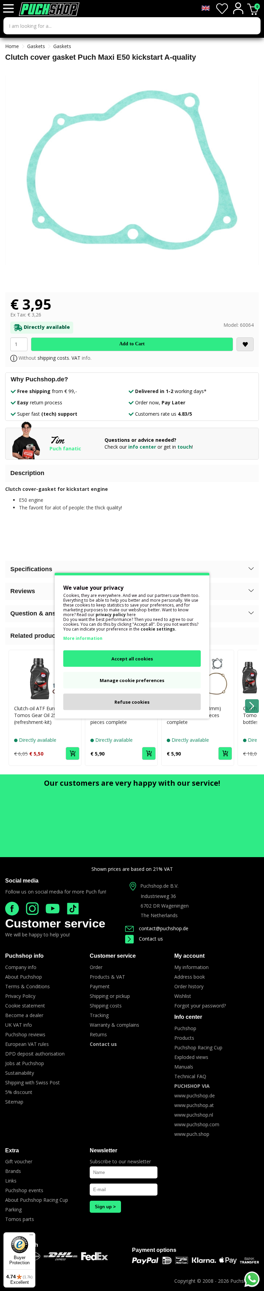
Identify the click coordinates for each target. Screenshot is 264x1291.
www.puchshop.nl (193, 1114)
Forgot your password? (200, 1005)
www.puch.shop (191, 1134)
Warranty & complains (114, 1025)
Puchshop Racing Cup (198, 1047)
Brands (13, 1171)
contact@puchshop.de (163, 928)
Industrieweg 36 (158, 896)
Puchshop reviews (25, 1034)
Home (12, 46)
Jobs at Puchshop (24, 1063)
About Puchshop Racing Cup (36, 1200)
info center (142, 446)
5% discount (18, 1092)
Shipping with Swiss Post (32, 1082)
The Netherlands (159, 915)
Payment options (154, 1250)
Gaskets (36, 46)
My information (191, 967)
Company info (20, 967)
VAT (76, 358)
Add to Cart (132, 343)
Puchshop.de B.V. (159, 886)
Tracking (99, 1015)
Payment (100, 986)
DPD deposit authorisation (35, 1053)
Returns (98, 1034)
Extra (12, 1150)
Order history (189, 986)
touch (184, 446)
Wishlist (182, 996)
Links (10, 1180)
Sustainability (19, 1073)
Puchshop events (24, 1190)
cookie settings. (158, 629)
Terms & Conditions (27, 986)
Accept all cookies (132, 658)
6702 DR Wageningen (165, 905)
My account (189, 956)
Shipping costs (106, 1005)
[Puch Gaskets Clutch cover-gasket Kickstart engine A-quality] (132, 170)
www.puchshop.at (194, 1105)
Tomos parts (19, 1219)
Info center (188, 1017)
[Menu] (31, 1236)
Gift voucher (18, 1161)
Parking (13, 1209)
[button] (132, 569)
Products (184, 1038)
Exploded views (191, 1057)
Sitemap (14, 1101)
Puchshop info (24, 956)
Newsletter (103, 1150)
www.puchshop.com (196, 1124)
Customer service (55, 923)
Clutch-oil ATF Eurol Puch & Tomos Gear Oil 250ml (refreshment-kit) (44, 715)
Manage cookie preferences (132, 680)
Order (96, 967)
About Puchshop (23, 976)
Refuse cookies (132, 702)
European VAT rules (27, 1044)
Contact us (151, 938)
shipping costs (53, 358)
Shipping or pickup (110, 996)
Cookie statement (25, 1005)
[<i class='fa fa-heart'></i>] (245, 344)
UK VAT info (18, 1025)
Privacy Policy (20, 996)
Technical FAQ (190, 1076)
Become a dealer (24, 1015)
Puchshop (185, 1028)
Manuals (183, 1066)
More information (82, 638)
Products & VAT (107, 976)
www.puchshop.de (194, 1095)
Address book (189, 976)
